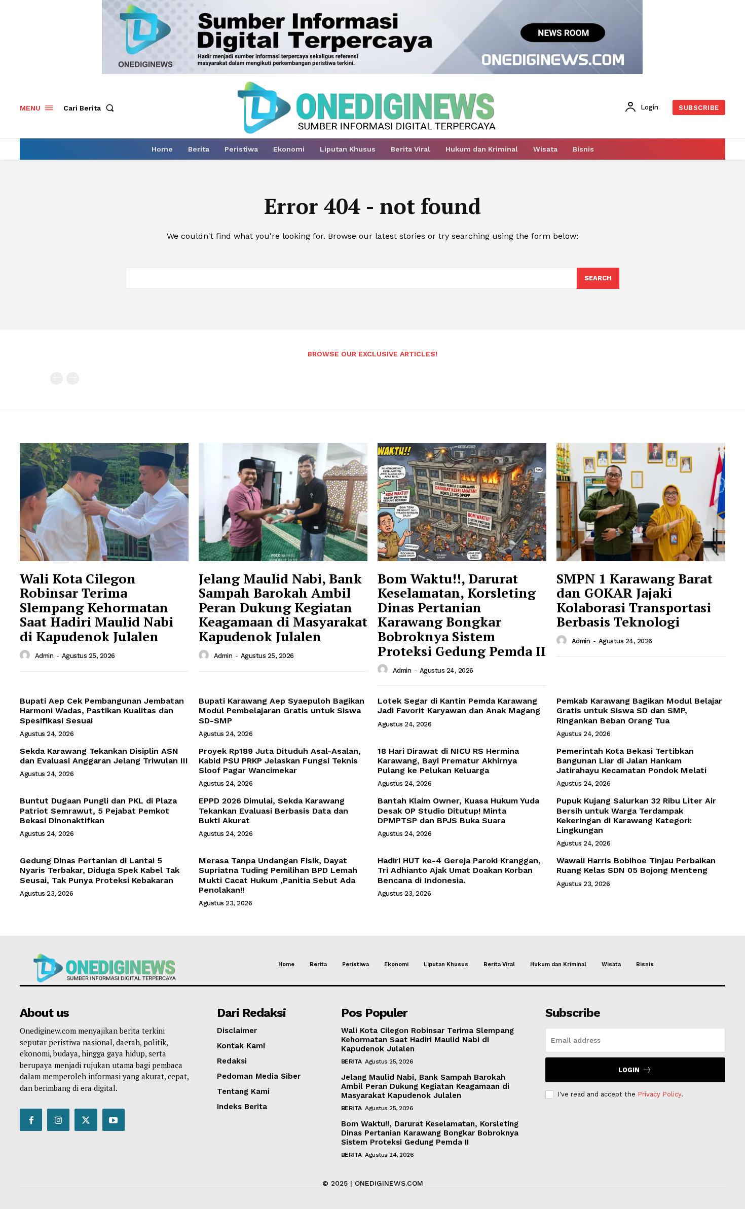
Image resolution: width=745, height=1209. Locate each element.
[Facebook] (31, 1120)
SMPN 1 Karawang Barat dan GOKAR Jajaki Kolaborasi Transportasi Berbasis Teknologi (634, 600)
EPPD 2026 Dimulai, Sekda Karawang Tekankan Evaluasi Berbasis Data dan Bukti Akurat (273, 810)
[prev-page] (56, 378)
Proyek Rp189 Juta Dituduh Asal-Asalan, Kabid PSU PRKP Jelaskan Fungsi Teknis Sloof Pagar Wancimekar (280, 760)
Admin (44, 656)
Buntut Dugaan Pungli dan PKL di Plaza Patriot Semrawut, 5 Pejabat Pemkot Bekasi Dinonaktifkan (98, 810)
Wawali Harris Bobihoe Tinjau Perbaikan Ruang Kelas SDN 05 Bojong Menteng (636, 865)
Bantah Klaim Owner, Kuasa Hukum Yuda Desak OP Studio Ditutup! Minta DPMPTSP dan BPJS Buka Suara (458, 810)
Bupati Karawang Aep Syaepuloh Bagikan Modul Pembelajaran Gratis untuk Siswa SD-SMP (281, 710)
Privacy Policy (659, 1094)
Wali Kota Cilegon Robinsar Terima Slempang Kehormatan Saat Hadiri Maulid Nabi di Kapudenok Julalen (96, 607)
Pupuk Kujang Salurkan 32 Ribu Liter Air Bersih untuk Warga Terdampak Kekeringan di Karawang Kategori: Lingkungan (636, 815)
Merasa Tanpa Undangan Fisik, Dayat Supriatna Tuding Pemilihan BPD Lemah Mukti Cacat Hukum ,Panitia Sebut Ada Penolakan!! (278, 875)
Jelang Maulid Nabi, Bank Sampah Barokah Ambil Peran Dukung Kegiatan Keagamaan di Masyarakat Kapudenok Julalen (283, 607)
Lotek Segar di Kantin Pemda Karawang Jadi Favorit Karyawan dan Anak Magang (459, 705)
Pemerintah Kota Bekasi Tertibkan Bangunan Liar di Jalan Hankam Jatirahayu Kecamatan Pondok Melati (631, 760)
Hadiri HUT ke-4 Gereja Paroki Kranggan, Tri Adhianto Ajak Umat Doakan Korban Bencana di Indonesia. (459, 870)
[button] (90, 108)
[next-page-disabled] (72, 378)
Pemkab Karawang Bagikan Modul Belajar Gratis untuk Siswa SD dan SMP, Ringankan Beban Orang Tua (639, 710)
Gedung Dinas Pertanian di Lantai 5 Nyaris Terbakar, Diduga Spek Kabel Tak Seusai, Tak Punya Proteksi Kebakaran (99, 870)
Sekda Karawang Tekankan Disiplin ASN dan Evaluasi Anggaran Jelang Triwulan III (104, 755)
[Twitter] (85, 1120)
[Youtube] (113, 1120)
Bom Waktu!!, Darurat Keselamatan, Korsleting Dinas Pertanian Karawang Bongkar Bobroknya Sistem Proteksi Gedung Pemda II (462, 615)
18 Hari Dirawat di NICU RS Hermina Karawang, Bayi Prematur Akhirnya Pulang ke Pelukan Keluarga (448, 760)
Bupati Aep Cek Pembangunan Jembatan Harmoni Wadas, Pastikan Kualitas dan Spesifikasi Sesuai (102, 710)
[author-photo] (26, 655)
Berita (351, 1061)
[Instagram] (58, 1120)
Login (629, 1070)
